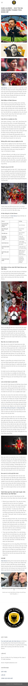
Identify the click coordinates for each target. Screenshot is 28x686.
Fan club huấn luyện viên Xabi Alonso (10, 641)
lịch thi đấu (4, 408)
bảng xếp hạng (21, 408)
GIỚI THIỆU (4, 671)
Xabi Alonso (4, 88)
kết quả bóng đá (11, 408)
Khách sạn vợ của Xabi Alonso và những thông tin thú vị (14, 589)
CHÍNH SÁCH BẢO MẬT (7, 678)
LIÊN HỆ (3, 675)
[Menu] (2, 2)
